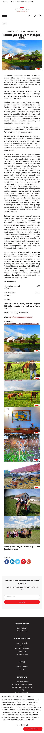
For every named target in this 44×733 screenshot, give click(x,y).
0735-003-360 (18, 2)
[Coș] (40, 15)
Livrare (22, 646)
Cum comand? (22, 643)
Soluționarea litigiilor (22, 693)
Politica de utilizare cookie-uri (22, 687)
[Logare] (34, 15)
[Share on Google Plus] (28, 564)
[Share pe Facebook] (7, 564)
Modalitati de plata (22, 649)
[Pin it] (23, 564)
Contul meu (22, 651)
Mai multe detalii (22, 725)
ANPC (22, 690)
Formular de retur (22, 654)
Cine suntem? (22, 628)
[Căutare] (29, 15)
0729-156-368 (28, 2)
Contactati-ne (22, 631)
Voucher (22, 669)
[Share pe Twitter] (18, 564)
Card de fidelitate (22, 667)
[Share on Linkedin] (12, 564)
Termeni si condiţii (22, 682)
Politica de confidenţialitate (22, 684)
